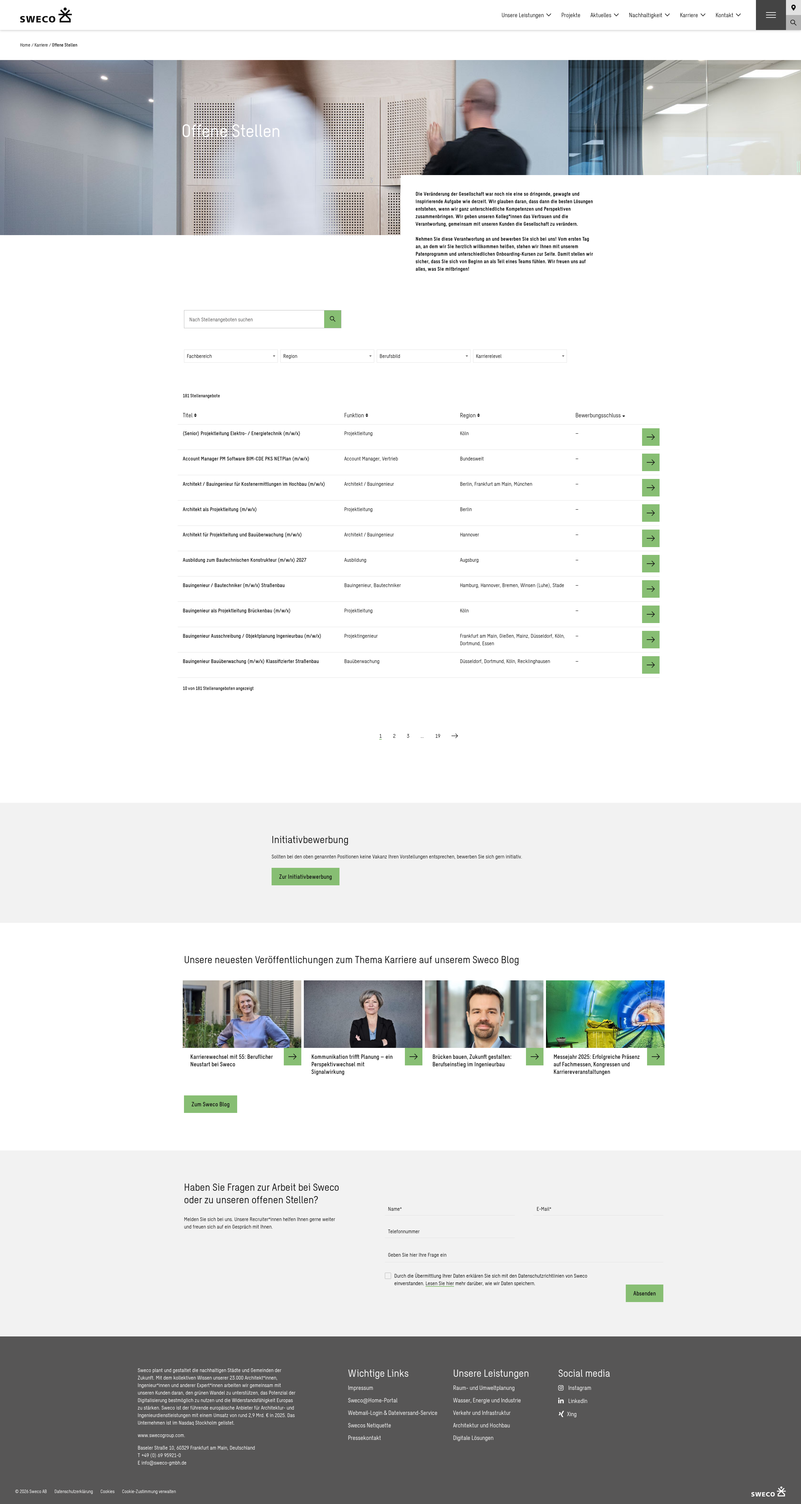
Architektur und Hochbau (481, 1425)
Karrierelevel (489, 356)
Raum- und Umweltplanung (484, 1387)
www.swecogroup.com (161, 1435)
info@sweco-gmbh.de (163, 1463)
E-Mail (544, 1209)
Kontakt (724, 15)
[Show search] (793, 22)
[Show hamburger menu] (771, 15)
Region (290, 356)
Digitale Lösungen (473, 1437)
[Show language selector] (793, 7)
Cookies (107, 1491)
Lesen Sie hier (440, 1283)
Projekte (570, 15)
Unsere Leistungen (523, 15)
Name (395, 1209)
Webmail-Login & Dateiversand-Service (392, 1412)
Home (25, 45)
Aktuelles (600, 15)
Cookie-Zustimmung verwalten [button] (149, 1491)
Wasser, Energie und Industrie (487, 1400)
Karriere (689, 15)
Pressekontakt (364, 1437)
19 (437, 736)
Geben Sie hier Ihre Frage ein (417, 1255)
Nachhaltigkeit (645, 15)
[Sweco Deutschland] (46, 15)
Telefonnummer (404, 1231)
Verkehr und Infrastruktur (482, 1412)
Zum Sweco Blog (210, 1104)
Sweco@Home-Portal (372, 1400)
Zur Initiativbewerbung (305, 876)
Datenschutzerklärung (73, 1491)
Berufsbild (390, 356)
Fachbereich (199, 356)
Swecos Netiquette (369, 1425)
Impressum (360, 1387)
